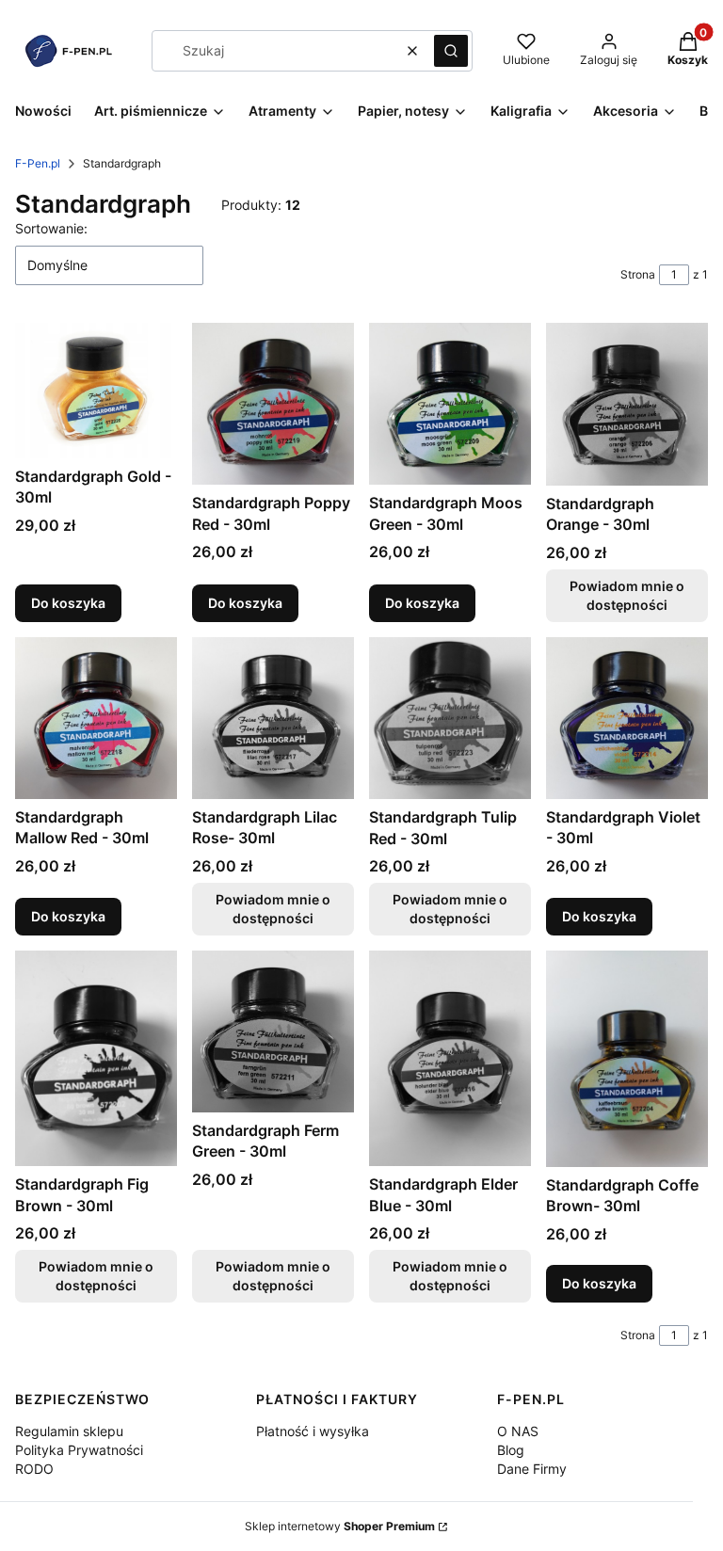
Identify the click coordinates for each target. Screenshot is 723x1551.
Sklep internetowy (340, 1526)
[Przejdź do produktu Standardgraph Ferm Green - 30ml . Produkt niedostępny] (273, 1031)
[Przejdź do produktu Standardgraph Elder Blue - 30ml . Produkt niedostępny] (450, 1058)
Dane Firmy (532, 1469)
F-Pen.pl (37, 163)
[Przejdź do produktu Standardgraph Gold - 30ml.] (96, 390)
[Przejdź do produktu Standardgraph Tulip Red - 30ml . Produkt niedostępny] (450, 718)
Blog (510, 1450)
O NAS (517, 1431)
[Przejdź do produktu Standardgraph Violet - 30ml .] (627, 718)
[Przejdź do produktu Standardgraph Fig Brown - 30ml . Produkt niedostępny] (96, 1058)
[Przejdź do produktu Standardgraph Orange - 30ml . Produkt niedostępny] (627, 404)
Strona (637, 274)
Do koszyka (68, 603)
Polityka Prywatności (79, 1450)
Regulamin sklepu (69, 1431)
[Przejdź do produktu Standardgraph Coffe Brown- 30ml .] (627, 1059)
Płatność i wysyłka (312, 1431)
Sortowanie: (51, 228)
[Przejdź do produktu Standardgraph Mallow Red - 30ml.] (96, 718)
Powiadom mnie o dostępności (627, 595)
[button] (451, 51)
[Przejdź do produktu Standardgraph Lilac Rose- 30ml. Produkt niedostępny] (273, 718)
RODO (34, 1469)
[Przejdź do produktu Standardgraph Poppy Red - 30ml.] (273, 404)
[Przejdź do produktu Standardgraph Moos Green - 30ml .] (450, 404)
